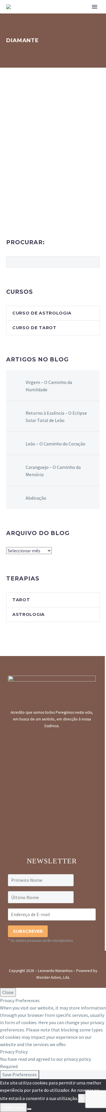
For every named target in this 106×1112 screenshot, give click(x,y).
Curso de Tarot (34, 327)
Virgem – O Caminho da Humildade (49, 385)
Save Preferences (19, 1074)
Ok (83, 1098)
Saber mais (13, 1107)
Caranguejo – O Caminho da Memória (53, 470)
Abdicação (36, 498)
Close (8, 992)
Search (93, 261)
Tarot (21, 599)
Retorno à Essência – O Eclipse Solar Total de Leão (56, 416)
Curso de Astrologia (41, 313)
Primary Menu (94, 6)
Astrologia (28, 614)
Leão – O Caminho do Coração (55, 444)
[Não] (29, 1109)
